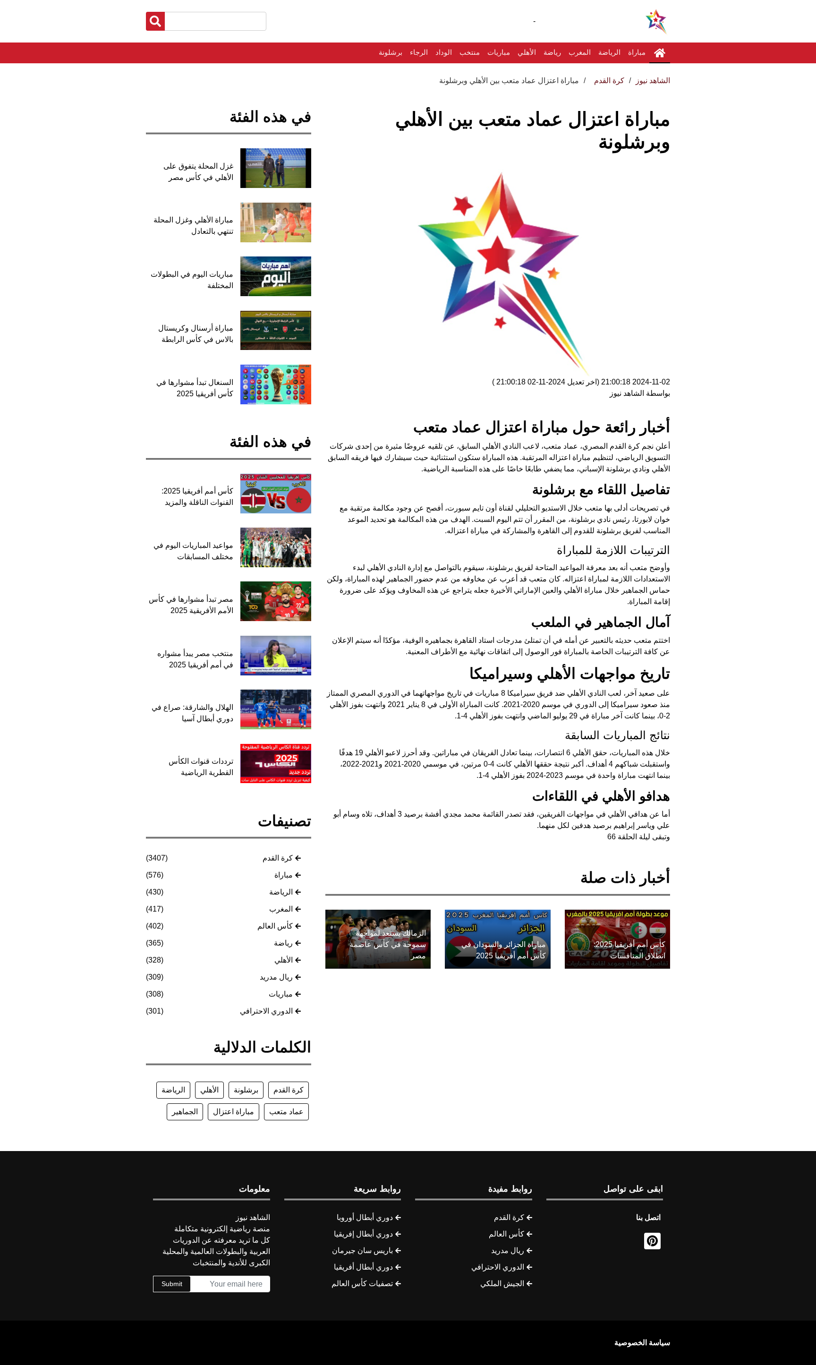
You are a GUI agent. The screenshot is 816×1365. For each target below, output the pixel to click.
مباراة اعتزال (233, 1112)
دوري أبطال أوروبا (365, 1217)
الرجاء (419, 52)
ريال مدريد (276, 977)
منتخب (469, 52)
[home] (659, 53)
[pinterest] (652, 1241)
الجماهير (185, 1112)
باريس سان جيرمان (362, 1250)
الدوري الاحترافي (266, 1011)
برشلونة (390, 52)
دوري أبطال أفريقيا (363, 1267)
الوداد (443, 52)
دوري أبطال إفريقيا (363, 1234)
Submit (172, 1284)
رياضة (552, 52)
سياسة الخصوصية (642, 1343)
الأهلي (527, 52)
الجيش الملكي (502, 1284)
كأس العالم (275, 926)
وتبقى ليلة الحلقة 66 (638, 837)
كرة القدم (278, 858)
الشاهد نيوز (653, 81)
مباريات (498, 52)
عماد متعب (286, 1112)
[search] (155, 21)
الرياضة (609, 52)
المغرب (580, 52)
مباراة (637, 52)
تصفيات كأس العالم (362, 1284)
